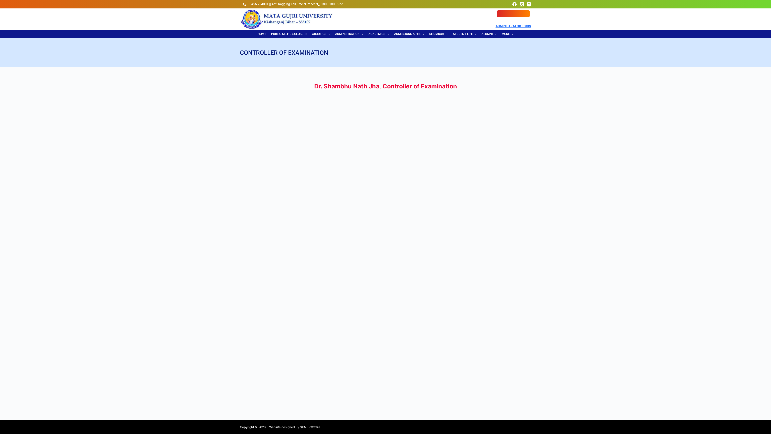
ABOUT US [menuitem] (319, 34)
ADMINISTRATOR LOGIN (513, 26)
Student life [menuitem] (463, 34)
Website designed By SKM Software (294, 427)
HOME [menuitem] (262, 34)
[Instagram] (529, 4)
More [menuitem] (506, 34)
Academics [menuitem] (376, 34)
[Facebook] (514, 4)
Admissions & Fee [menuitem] (407, 34)
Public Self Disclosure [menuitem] (289, 34)
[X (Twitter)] (522, 4)
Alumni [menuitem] (487, 34)
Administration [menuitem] (347, 34)
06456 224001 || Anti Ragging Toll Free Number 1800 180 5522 (295, 4)
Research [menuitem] (436, 34)
